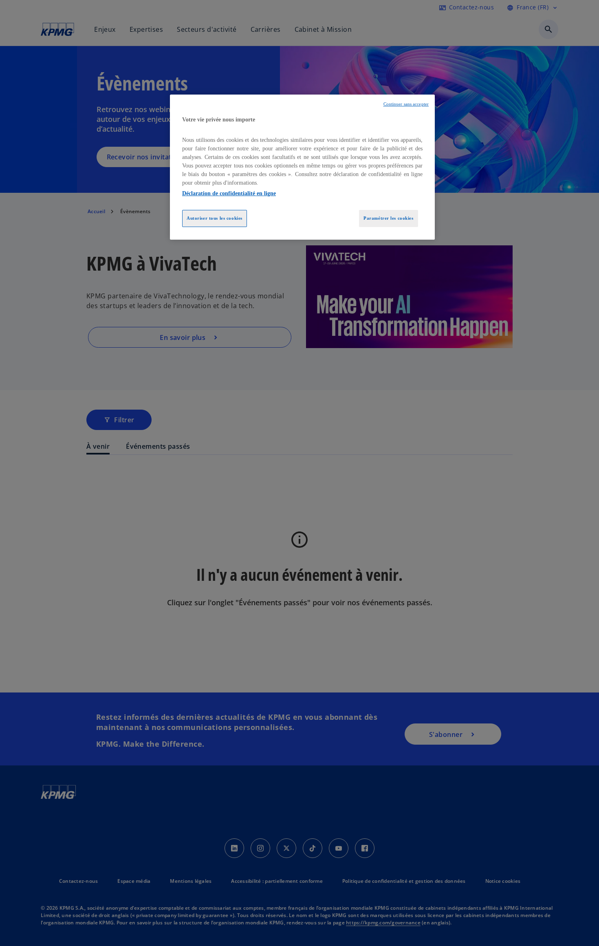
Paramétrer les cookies (388, 218)
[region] (302, 167)
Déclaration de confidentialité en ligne (229, 193)
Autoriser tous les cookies (214, 218)
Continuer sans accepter (406, 104)
